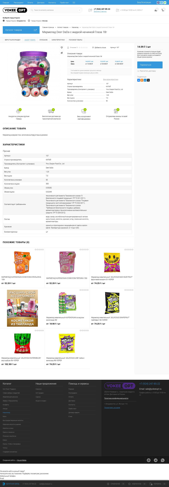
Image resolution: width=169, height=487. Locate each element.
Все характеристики (110, 79)
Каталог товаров (14, 30)
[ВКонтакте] (138, 80)
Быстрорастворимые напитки (13, 420)
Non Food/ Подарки (9, 389)
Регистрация (146, 2)
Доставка (40, 3)
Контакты (52, 3)
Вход (139, 2)
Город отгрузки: (16, 21)
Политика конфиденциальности (116, 398)
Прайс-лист (64, 3)
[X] (148, 80)
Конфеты (6, 405)
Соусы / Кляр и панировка (11, 444)
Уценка (38, 397)
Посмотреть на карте (112, 408)
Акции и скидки (41, 401)
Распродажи (18, 3)
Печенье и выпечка (9, 436)
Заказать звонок (100, 11)
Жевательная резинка (10, 397)
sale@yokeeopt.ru (153, 389)
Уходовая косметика (10, 452)
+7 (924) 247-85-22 (29, 484)
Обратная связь (12, 484)
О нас (70, 416)
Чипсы (5, 448)
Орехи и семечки (8, 432)
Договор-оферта (74, 412)
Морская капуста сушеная (12, 424)
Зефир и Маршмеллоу (10, 401)
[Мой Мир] (145, 80)
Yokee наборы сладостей (11, 393)
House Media (21, 460)
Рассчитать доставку (148, 71)
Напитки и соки (8, 428)
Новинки (39, 389)
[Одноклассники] (141, 80)
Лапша (5, 408)
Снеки (5, 440)
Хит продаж (40, 393)
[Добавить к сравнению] (62, 53)
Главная (6, 3)
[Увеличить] (33, 74)
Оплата (30, 3)
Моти (4, 416)
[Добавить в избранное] (62, 48)
